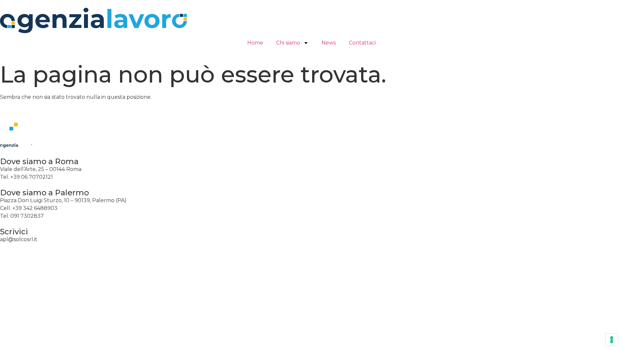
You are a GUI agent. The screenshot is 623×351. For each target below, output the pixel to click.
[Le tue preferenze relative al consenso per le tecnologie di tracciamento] (611, 339)
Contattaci (362, 43)
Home (255, 43)
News (329, 43)
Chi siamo (288, 43)
